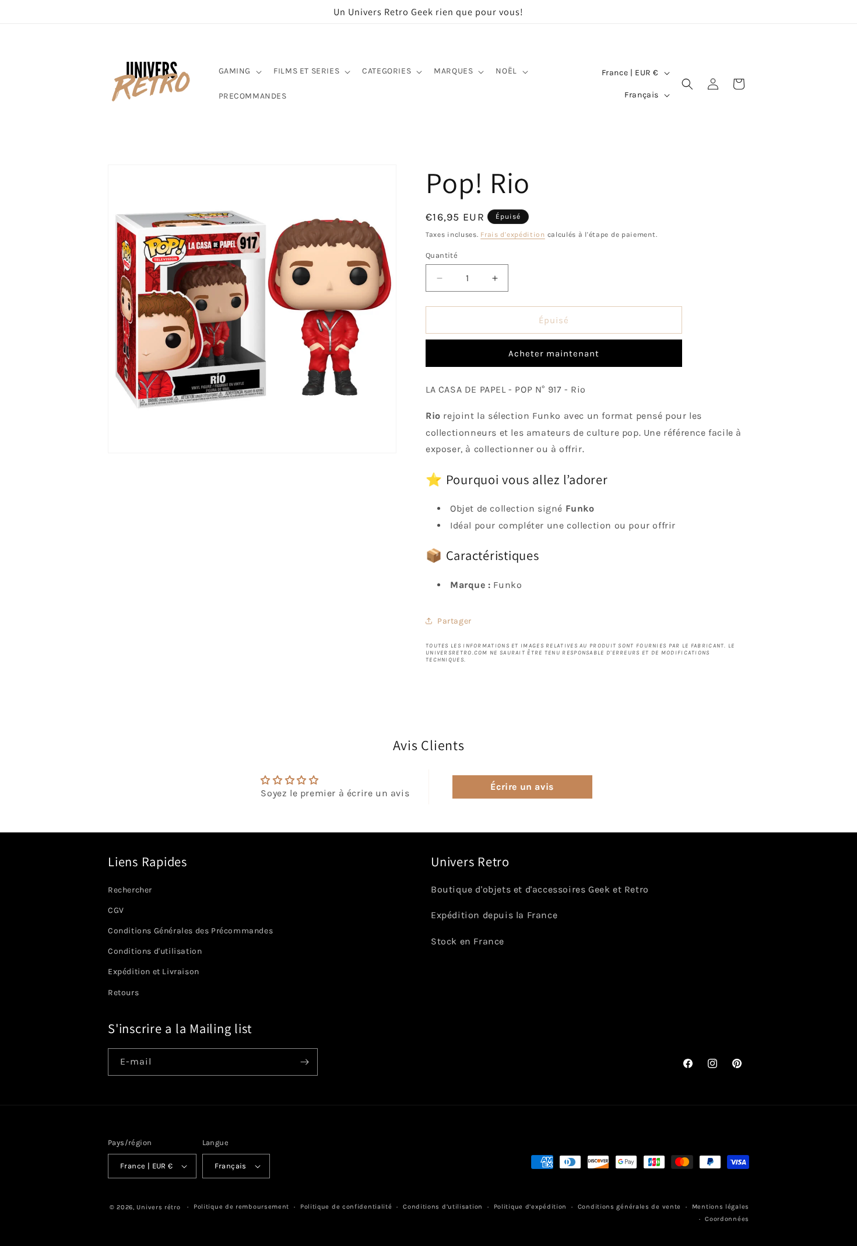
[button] (239, 71)
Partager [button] (454, 621)
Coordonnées (727, 1219)
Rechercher (130, 890)
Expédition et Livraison (153, 972)
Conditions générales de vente (629, 1206)
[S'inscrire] (304, 1062)
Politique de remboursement (241, 1206)
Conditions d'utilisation (155, 951)
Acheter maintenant (553, 353)
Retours (123, 993)
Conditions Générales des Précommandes (190, 931)
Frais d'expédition (512, 234)
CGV (116, 910)
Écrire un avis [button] (521, 786)
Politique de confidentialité (346, 1206)
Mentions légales (720, 1206)
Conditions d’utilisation (443, 1206)
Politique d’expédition (530, 1206)
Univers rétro (159, 1207)
